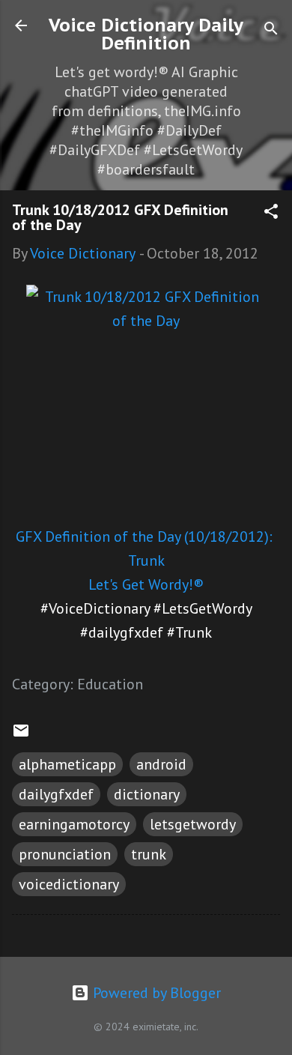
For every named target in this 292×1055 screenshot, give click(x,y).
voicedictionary (69, 884)
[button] (271, 213)
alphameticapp (67, 764)
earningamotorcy (74, 824)
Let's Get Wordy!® (146, 584)
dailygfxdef (56, 794)
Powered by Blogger (155, 993)
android (161, 764)
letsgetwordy (193, 824)
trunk (148, 854)
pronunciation (65, 854)
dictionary (147, 794)
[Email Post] (21, 734)
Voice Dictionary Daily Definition (146, 34)
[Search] (271, 30)
